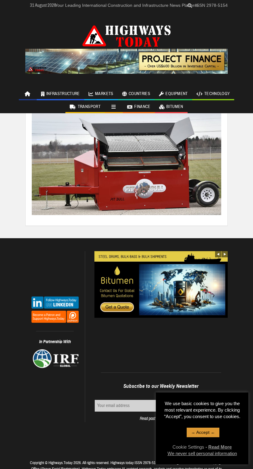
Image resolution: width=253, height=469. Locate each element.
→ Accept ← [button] (203, 432)
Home (28, 93)
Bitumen (174, 107)
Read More (220, 447)
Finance (142, 107)
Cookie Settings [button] (188, 447)
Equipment (176, 94)
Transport (89, 107)
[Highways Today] (126, 35)
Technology (217, 94)
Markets (104, 94)
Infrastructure (63, 94)
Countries (139, 94)
